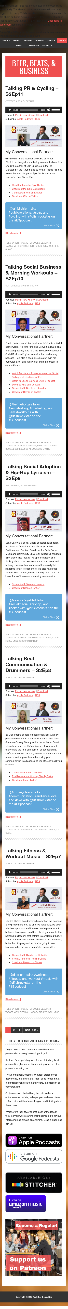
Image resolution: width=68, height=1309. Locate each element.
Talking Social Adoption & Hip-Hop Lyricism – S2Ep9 (33, 472)
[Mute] (49, 109)
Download (42, 115)
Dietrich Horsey (29, 1012)
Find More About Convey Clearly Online (32, 776)
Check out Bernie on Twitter (26, 392)
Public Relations (44, 245)
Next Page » (31, 1029)
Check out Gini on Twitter (25, 196)
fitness (43, 1012)
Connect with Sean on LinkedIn (28, 584)
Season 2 (46, 242)
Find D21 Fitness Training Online (29, 958)
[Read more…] (13, 233)
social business (14, 448)
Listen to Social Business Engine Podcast (33, 380)
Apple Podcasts (25, 118)
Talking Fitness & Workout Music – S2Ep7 (33, 853)
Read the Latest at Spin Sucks (27, 185)
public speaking (29, 637)
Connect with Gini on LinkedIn (27, 192)
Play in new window (25, 115)
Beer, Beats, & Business (34, 66)
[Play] (9, 109)
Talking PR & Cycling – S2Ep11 (31, 90)
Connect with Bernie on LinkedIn (29, 388)
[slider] (56, 109)
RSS (37, 118)
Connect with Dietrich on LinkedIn (29, 955)
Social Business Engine (37, 448)
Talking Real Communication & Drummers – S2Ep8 (28, 664)
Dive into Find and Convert (26, 384)
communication (28, 829)
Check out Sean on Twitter (26, 587)
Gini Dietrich (27, 245)
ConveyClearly (46, 829)
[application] (33, 110)
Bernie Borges (28, 445)
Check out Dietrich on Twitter (27, 962)
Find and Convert (47, 445)
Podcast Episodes (30, 242)
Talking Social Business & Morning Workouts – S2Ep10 (33, 272)
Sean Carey (45, 637)
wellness (53, 1012)
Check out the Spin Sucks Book (28, 188)
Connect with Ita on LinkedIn (27, 772)
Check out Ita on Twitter (24, 780)
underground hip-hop (25, 640)
